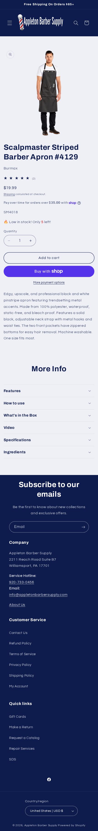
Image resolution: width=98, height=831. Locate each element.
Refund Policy (20, 643)
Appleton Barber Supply (40, 825)
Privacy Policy (20, 665)
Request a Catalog (24, 738)
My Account (18, 686)
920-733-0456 (21, 582)
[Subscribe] (83, 527)
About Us (17, 605)
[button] (9, 23)
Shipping (9, 194)
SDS (12, 759)
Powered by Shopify (71, 825)
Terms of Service (22, 654)
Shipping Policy (21, 675)
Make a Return (21, 727)
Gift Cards (17, 716)
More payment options (49, 282)
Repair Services (21, 748)
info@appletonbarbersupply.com (38, 594)
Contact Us (18, 633)
